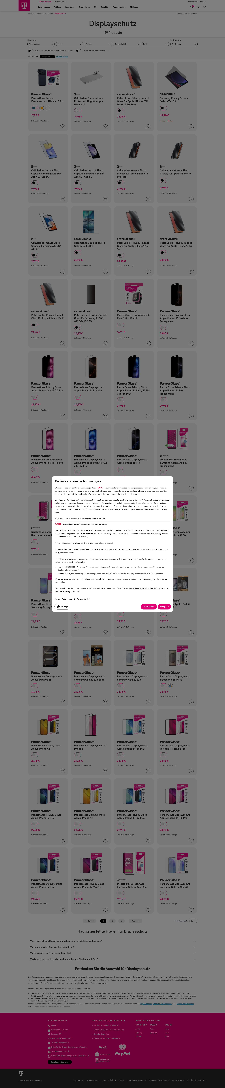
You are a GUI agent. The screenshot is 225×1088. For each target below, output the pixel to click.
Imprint (72, 599)
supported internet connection (125, 533)
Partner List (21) (83, 599)
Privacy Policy (61, 599)
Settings (64, 606)
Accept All (164, 606)
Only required (148, 606)
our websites (88, 533)
